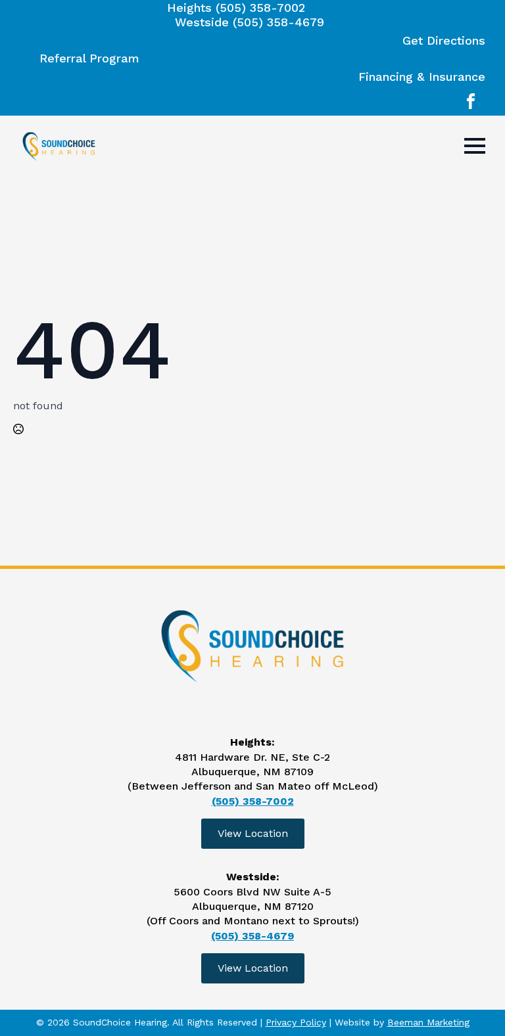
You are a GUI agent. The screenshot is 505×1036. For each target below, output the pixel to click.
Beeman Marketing (428, 1022)
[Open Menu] (474, 145)
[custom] (470, 101)
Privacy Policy (296, 1022)
